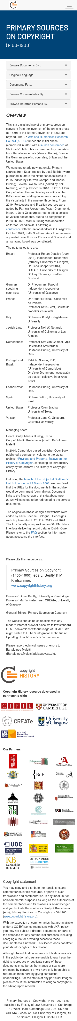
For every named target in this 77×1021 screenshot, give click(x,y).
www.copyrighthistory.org (31, 585)
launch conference (52, 145)
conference (13, 229)
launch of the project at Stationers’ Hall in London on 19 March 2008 (37, 481)
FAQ (34, 532)
